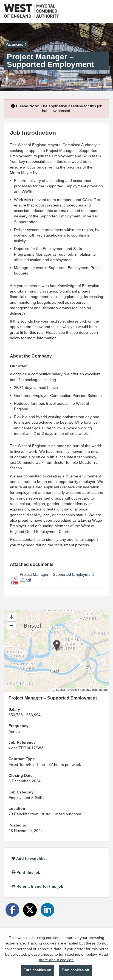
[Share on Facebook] (12, 910)
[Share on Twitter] (30, 910)
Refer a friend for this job (39, 886)
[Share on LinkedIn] (47, 910)
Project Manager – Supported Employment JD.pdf (57, 577)
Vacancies (14, 44)
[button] (56, 645)
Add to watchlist (31, 858)
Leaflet (60, 689)
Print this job (28, 872)
